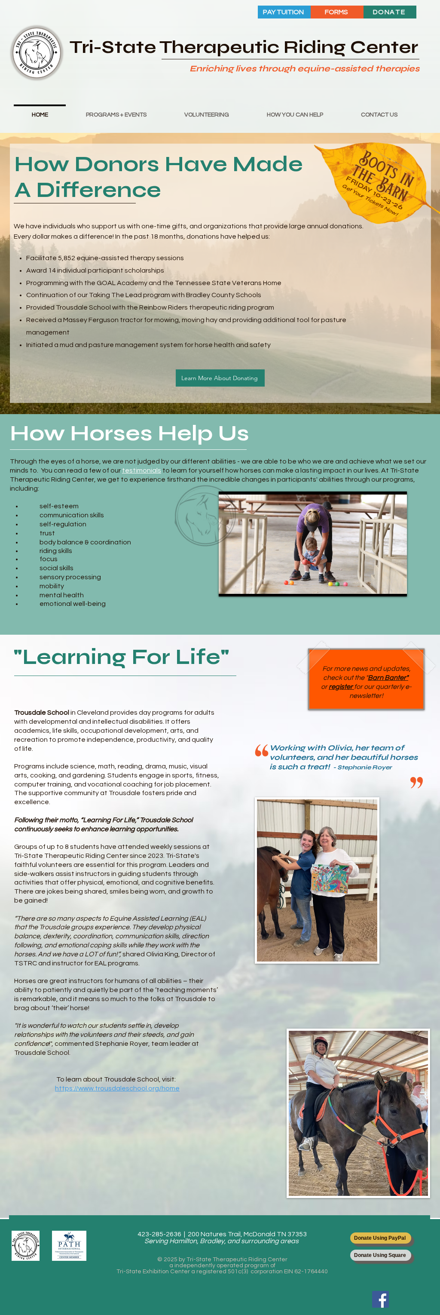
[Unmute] (244, 584)
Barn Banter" (388, 677)
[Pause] (229, 584)
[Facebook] (380, 1299)
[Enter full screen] (395, 584)
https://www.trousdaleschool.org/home (117, 1088)
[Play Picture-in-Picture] (380, 584)
